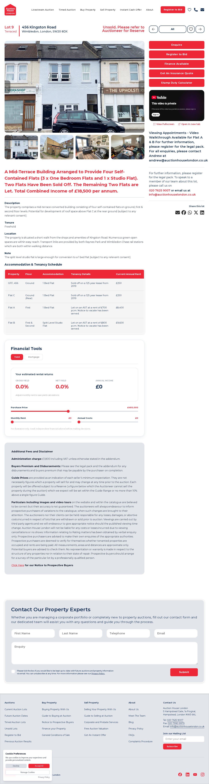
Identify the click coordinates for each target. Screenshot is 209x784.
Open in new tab (190, 124)
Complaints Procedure (141, 741)
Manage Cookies (28, 772)
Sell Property (107, 9)
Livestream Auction (42, 9)
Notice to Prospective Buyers (58, 722)
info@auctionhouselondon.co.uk (172, 194)
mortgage (33, 357)
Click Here (17, 565)
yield (17, 357)
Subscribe (172, 746)
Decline (16, 766)
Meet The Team (137, 715)
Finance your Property (54, 728)
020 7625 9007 (159, 190)
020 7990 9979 (176, 723)
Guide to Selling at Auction (98, 715)
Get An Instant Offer (95, 735)
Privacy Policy (136, 728)
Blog (131, 722)
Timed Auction (67, 9)
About (149, 9)
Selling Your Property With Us (100, 709)
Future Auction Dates (16, 715)
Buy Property (88, 9)
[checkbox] (13, 671)
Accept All (39, 766)
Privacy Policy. (98, 673)
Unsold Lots (11, 728)
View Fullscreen (165, 124)
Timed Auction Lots (15, 722)
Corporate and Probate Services (101, 722)
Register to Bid (173, 9)
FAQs (131, 735)
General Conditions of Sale (56, 735)
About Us (133, 709)
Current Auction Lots (16, 709)
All (172, 29)
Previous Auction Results (18, 741)
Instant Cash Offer (131, 9)
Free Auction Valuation (96, 728)
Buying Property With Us (55, 709)
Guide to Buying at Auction (56, 715)
